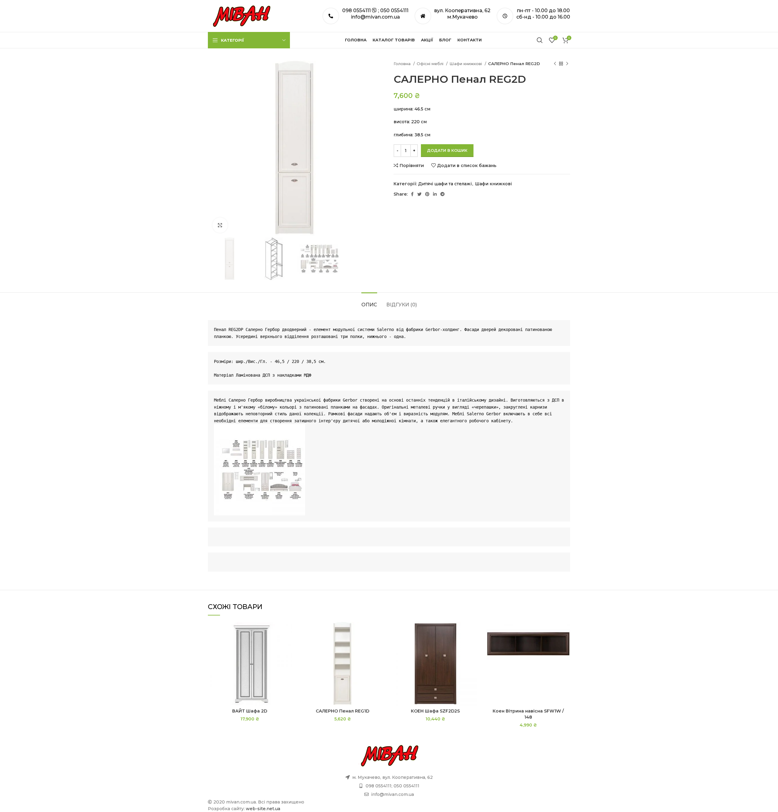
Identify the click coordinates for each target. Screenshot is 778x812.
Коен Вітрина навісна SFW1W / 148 (528, 714)
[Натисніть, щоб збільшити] (220, 225)
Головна (403, 63)
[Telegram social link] (442, 194)
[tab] (369, 301)
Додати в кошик (447, 150)
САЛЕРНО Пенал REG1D (342, 711)
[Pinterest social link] (427, 194)
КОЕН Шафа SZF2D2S (435, 711)
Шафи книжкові (466, 63)
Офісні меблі (431, 63)
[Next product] (567, 64)
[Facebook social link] (412, 194)
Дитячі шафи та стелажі (445, 183)
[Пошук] (540, 40)
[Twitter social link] (419, 194)
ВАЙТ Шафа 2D (249, 711)
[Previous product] (555, 64)
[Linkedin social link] (435, 194)
